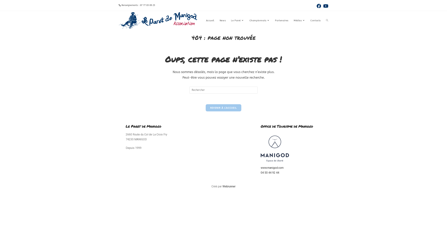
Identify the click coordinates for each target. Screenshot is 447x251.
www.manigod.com (272, 167)
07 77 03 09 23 (147, 5)
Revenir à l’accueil (223, 108)
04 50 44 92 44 (270, 172)
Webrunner (229, 186)
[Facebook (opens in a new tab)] (319, 6)
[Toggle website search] (327, 20)
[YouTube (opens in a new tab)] (325, 6)
